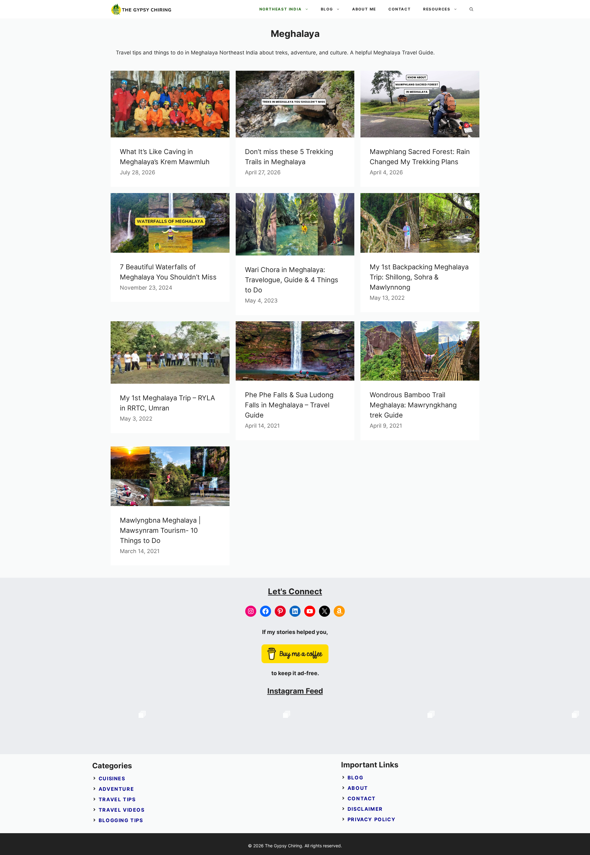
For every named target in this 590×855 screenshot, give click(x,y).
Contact (399, 9)
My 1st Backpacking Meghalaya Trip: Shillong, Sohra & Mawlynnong (419, 277)
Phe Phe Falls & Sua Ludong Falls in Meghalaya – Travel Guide (289, 405)
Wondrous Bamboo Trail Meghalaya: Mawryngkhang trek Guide (413, 405)
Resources (436, 9)
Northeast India (280, 9)
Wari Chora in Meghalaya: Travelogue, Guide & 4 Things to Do (291, 280)
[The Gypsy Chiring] (141, 9)
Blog (327, 9)
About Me (364, 9)
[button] (471, 9)
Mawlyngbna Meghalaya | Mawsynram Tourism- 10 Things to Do (160, 530)
